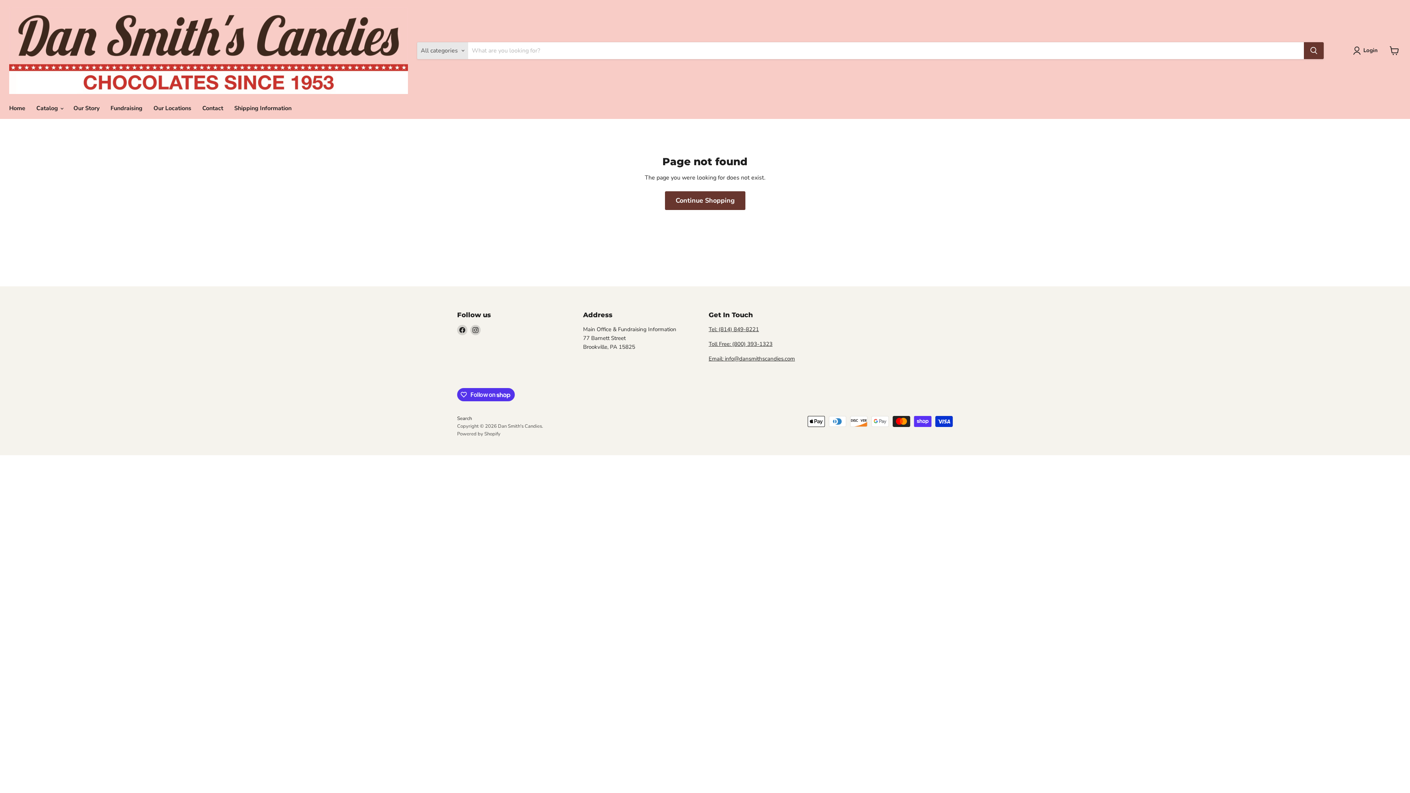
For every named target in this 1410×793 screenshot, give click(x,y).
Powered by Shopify (478, 434)
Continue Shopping (705, 200)
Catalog (47, 108)
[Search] (1314, 50)
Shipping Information (263, 108)
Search (464, 418)
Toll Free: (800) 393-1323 (741, 344)
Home (17, 108)
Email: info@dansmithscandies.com (752, 358)
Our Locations (172, 108)
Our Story (86, 108)
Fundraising (126, 108)
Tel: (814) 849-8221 (734, 329)
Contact (212, 108)
